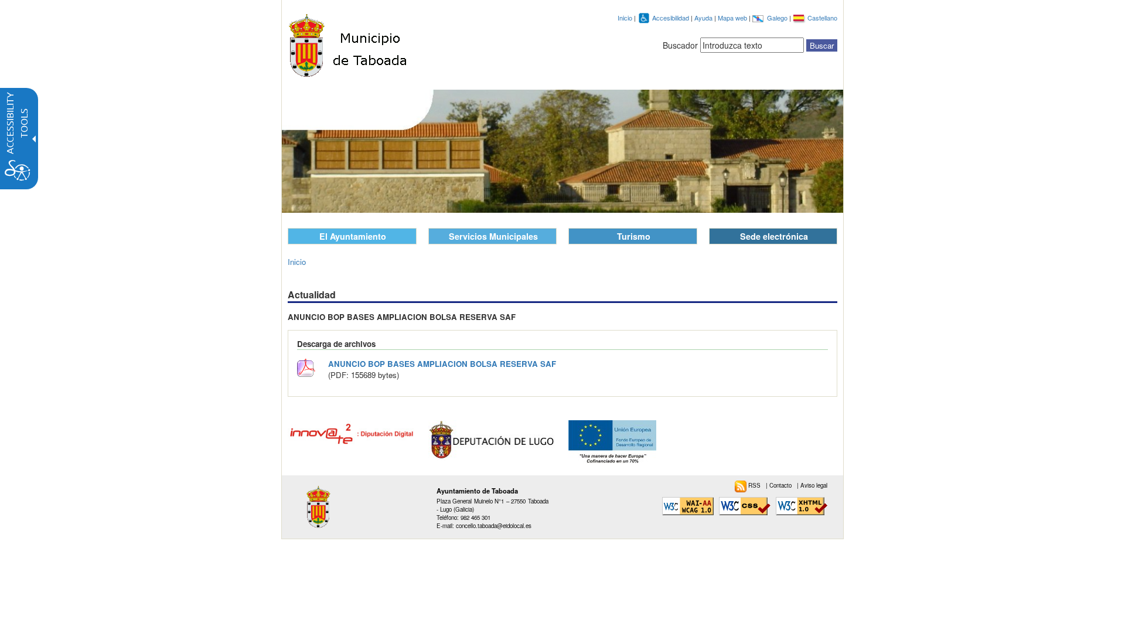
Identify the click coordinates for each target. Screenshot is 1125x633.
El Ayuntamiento (352, 236)
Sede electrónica (774, 236)
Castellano (822, 17)
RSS (755, 485)
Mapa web (733, 17)
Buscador (680, 45)
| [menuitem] (779, 485)
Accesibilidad (671, 17)
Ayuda (704, 17)
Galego (778, 17)
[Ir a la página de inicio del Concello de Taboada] (349, 42)
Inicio (625, 17)
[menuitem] (750, 485)
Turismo (633, 236)
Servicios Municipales (493, 236)
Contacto (781, 485)
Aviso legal (813, 485)
